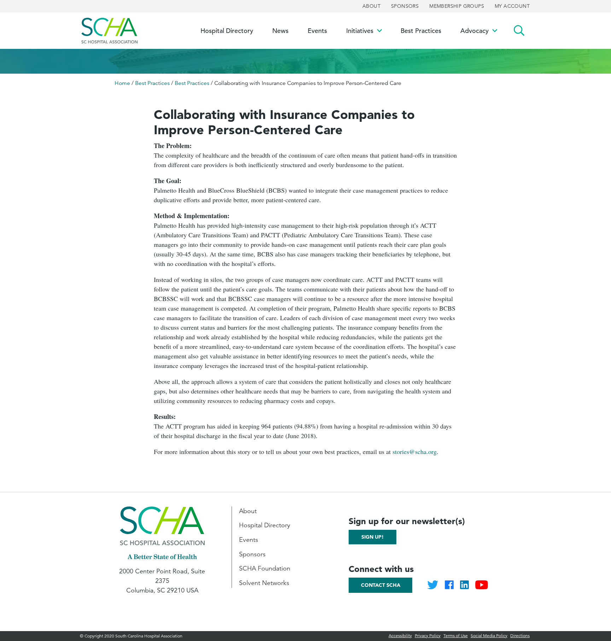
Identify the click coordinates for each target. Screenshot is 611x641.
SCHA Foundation (264, 568)
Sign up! (372, 537)
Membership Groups (456, 6)
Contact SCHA (380, 585)
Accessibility (400, 635)
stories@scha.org (414, 451)
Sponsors (405, 6)
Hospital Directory (264, 525)
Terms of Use (455, 635)
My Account (512, 6)
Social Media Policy (489, 635)
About (371, 6)
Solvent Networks (264, 583)
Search (519, 30)
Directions (520, 635)
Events (248, 540)
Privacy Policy (428, 635)
